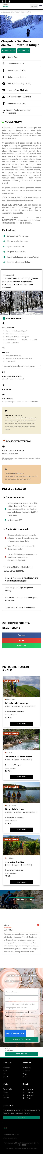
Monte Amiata (9, 51)
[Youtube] (9, 1)
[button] (40, 1)
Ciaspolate (25, 51)
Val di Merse (10, 753)
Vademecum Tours (11, 1135)
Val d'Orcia (10, 858)
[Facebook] (2, 1)
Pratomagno (10, 699)
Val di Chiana (11, 805)
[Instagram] (6, 1)
